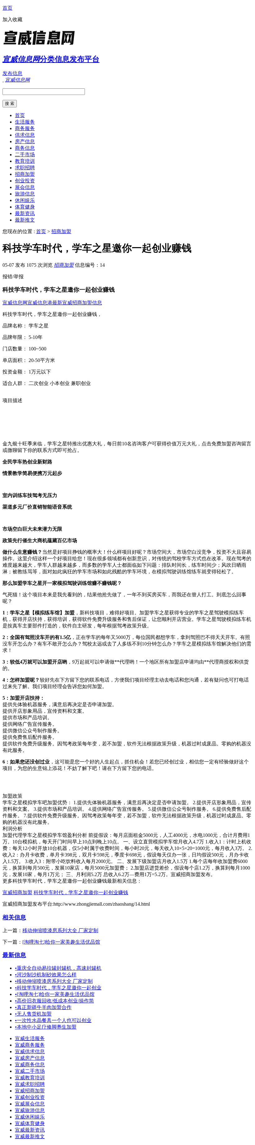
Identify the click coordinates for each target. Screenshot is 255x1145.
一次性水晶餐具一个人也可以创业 (53, 1020)
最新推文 (25, 220)
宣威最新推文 (30, 1136)
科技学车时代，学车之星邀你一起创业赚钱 (81, 892)
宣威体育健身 (30, 1123)
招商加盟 (25, 174)
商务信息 (25, 148)
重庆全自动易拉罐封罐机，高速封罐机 (58, 968)
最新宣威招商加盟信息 (77, 302)
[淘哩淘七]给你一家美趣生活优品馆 (61, 942)
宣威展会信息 (30, 1103)
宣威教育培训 (30, 1077)
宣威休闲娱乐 (30, 1116)
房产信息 (25, 141)
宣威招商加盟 (17, 892)
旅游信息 (25, 193)
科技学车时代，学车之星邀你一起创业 (58, 987)
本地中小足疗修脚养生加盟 (45, 1027)
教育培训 (25, 161)
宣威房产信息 (30, 1058)
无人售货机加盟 (33, 1013)
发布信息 (12, 73)
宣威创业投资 (30, 1097)
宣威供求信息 (30, 1051)
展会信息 (25, 187)
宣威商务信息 (30, 1064)
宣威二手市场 (30, 1071)
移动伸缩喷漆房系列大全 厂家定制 (60, 930)
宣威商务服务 (30, 1045)
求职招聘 (25, 167)
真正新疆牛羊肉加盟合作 (43, 1007)
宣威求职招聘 (30, 1084)
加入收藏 (12, 19)
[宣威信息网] (41, 45)
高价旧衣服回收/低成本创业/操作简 (54, 1000)
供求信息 (25, 135)
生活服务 (25, 121)
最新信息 (14, 955)
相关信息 (14, 917)
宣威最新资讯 (30, 1130)
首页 (7, 8)
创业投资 (25, 180)
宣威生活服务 (30, 1038)
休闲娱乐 (25, 200)
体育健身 (25, 206)
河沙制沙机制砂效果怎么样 (45, 974)
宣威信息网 (14, 302)
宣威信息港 (39, 302)
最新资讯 (25, 213)
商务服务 (25, 128)
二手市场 (25, 154)
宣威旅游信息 (30, 1110)
